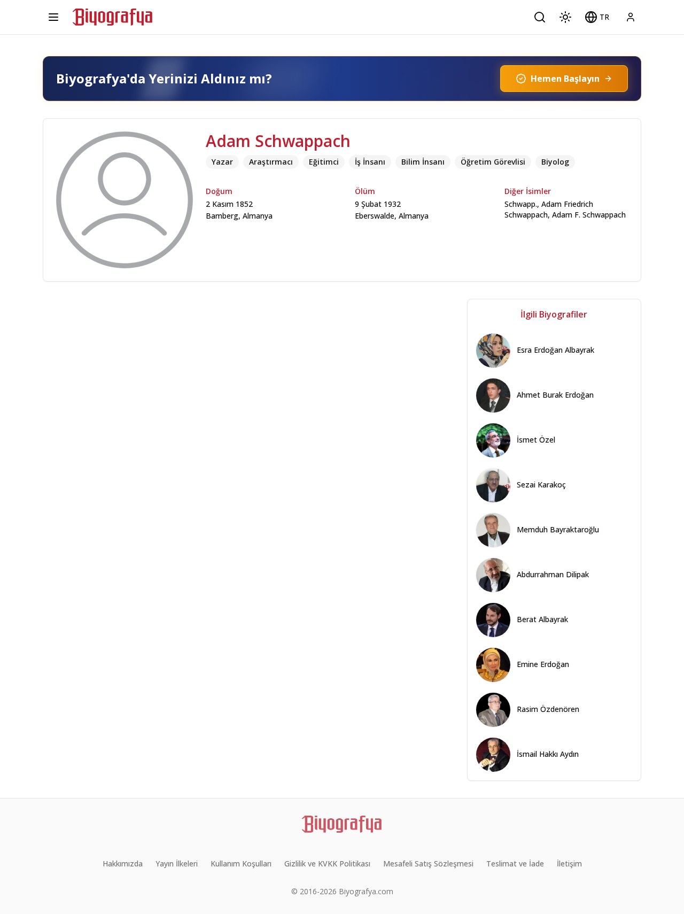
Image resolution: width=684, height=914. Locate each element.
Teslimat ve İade (515, 863)
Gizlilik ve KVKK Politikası (327, 863)
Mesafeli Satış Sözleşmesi (428, 863)
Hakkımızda (123, 863)
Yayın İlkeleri (177, 863)
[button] (596, 17)
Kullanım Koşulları (241, 863)
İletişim (569, 863)
